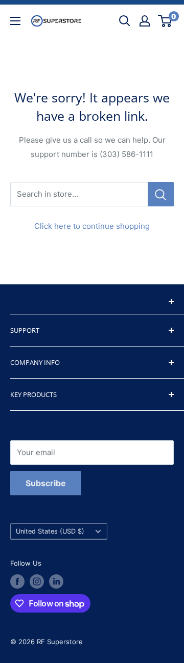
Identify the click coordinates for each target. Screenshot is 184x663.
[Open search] (124, 20)
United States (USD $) (50, 531)
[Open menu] (15, 21)
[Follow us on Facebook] (17, 581)
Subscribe (46, 483)
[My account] (145, 20)
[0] (165, 21)
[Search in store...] (161, 194)
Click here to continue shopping (92, 226)
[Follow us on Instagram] (37, 581)
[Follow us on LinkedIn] (56, 581)
